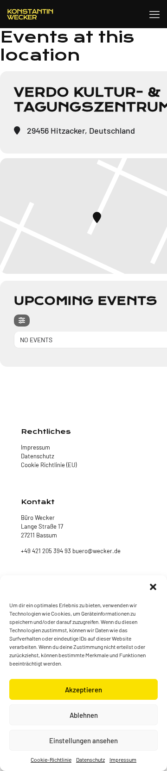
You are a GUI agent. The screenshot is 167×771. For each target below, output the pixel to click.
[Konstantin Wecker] (30, 13)
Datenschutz (90, 759)
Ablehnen (84, 715)
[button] (153, 587)
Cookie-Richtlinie (51, 759)
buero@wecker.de (96, 551)
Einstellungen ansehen (83, 740)
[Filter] (22, 321)
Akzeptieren (83, 689)
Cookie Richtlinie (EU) (49, 465)
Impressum (122, 759)
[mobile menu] (154, 14)
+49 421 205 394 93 (46, 551)
